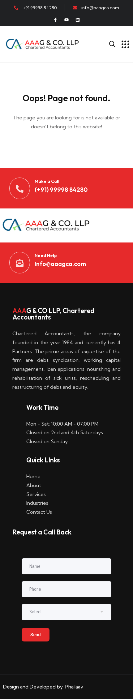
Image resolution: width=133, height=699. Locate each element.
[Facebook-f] (55, 20)
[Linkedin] (77, 20)
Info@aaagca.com (60, 264)
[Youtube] (66, 20)
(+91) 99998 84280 (61, 189)
